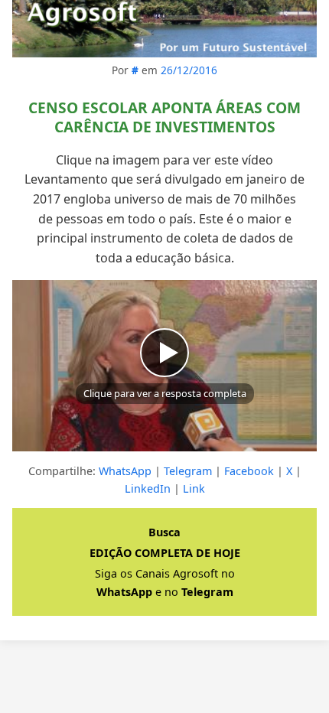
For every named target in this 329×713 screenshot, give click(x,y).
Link (194, 488)
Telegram (188, 471)
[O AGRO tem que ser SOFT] (164, 28)
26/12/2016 (189, 70)
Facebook (249, 471)
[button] (164, 365)
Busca (164, 532)
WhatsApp (125, 471)
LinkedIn (148, 488)
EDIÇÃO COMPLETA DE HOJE (165, 552)
